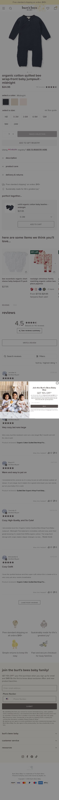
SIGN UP (44, 406)
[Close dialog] (57, 383)
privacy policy (49, 410)
